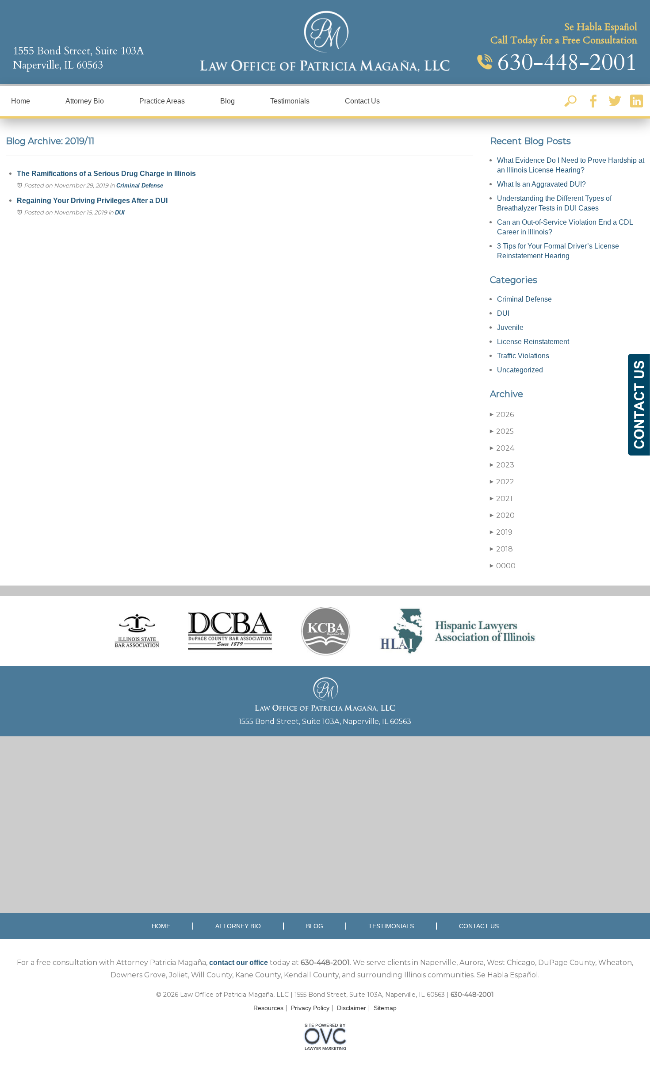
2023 (502, 465)
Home (20, 101)
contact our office (238, 962)
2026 (502, 414)
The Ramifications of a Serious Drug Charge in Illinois (106, 173)
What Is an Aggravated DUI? (541, 184)
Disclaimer (351, 1007)
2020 (502, 515)
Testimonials (290, 101)
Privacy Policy (310, 1007)
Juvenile (510, 327)
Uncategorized (520, 370)
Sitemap (385, 1007)
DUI (120, 212)
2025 (502, 431)
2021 (501, 498)
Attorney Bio (84, 101)
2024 (502, 448)
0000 (503, 566)
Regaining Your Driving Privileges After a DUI (92, 200)
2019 (501, 532)
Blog (227, 101)
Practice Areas (162, 101)
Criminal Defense (139, 185)
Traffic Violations (523, 356)
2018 (501, 549)
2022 (502, 482)
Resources (268, 1007)
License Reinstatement (533, 341)
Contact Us (362, 101)
